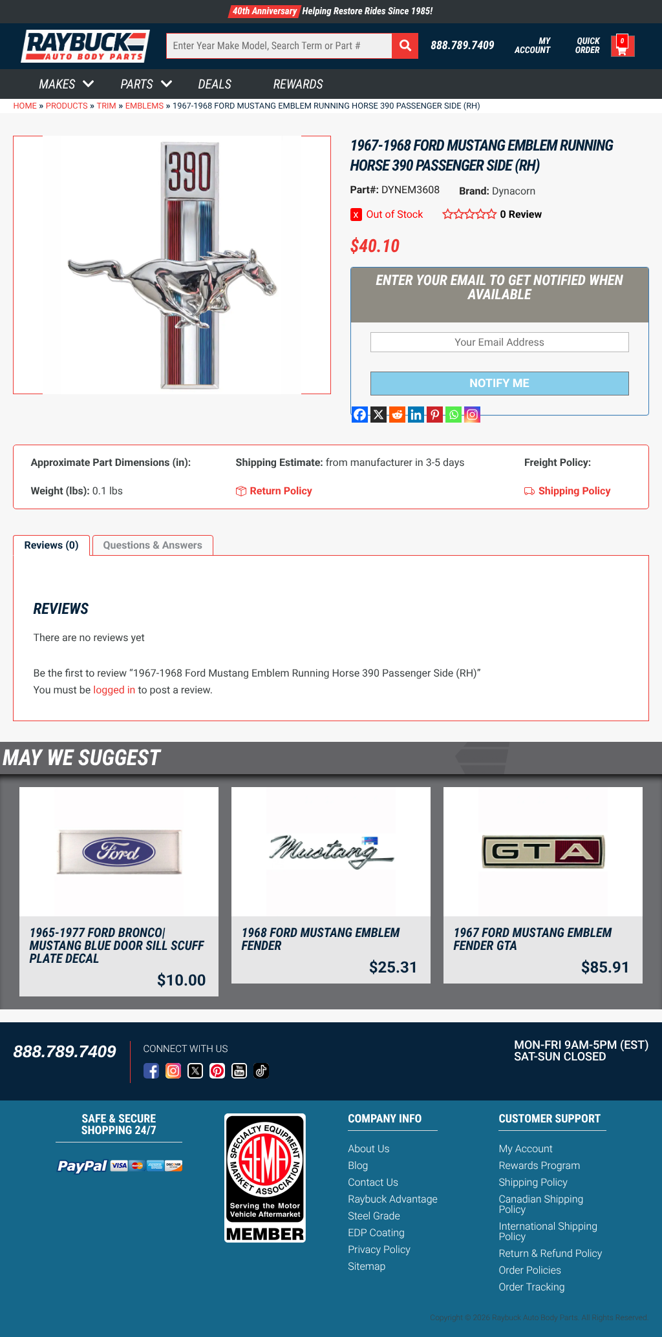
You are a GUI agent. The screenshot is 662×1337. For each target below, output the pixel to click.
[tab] (51, 545)
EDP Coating (376, 1232)
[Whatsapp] (453, 414)
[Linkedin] (416, 414)
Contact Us (373, 1182)
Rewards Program (539, 1165)
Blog (358, 1165)
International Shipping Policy (547, 1231)
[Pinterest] (435, 414)
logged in (114, 690)
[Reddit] (397, 414)
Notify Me (499, 383)
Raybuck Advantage (393, 1199)
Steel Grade (374, 1216)
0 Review (521, 214)
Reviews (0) (51, 545)
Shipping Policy (533, 1182)
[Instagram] (472, 414)
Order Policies (529, 1270)
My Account (532, 46)
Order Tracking (531, 1287)
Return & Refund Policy (550, 1253)
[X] (378, 414)
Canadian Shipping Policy (540, 1204)
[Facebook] (360, 414)
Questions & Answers (152, 545)
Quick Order (587, 46)
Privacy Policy (379, 1249)
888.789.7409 (463, 46)
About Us (368, 1148)
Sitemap (366, 1266)
